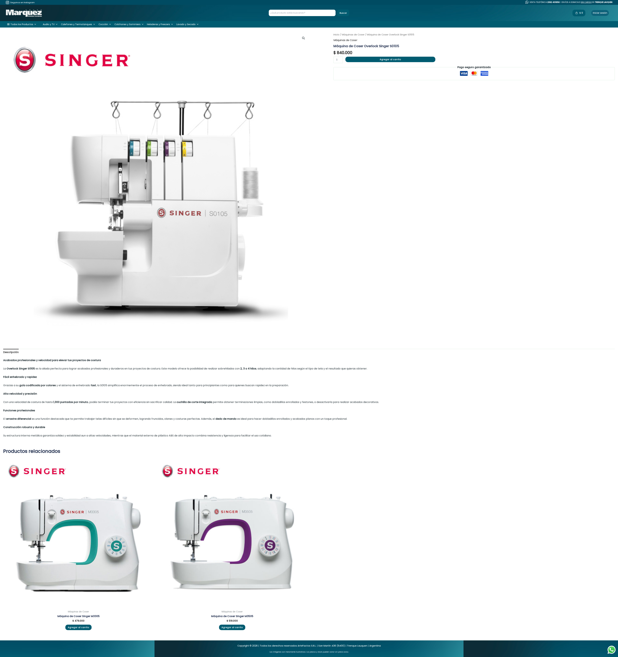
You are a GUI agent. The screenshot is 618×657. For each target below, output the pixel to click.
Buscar (343, 12)
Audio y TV (49, 24)
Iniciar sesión (600, 12)
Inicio (336, 34)
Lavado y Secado (186, 24)
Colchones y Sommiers (127, 24)
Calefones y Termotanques (76, 24)
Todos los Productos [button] (21, 24)
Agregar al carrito (390, 59)
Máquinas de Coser (353, 34)
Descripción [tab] (11, 352)
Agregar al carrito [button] (78, 627)
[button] (303, 38)
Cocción (103, 24)
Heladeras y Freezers (158, 24)
